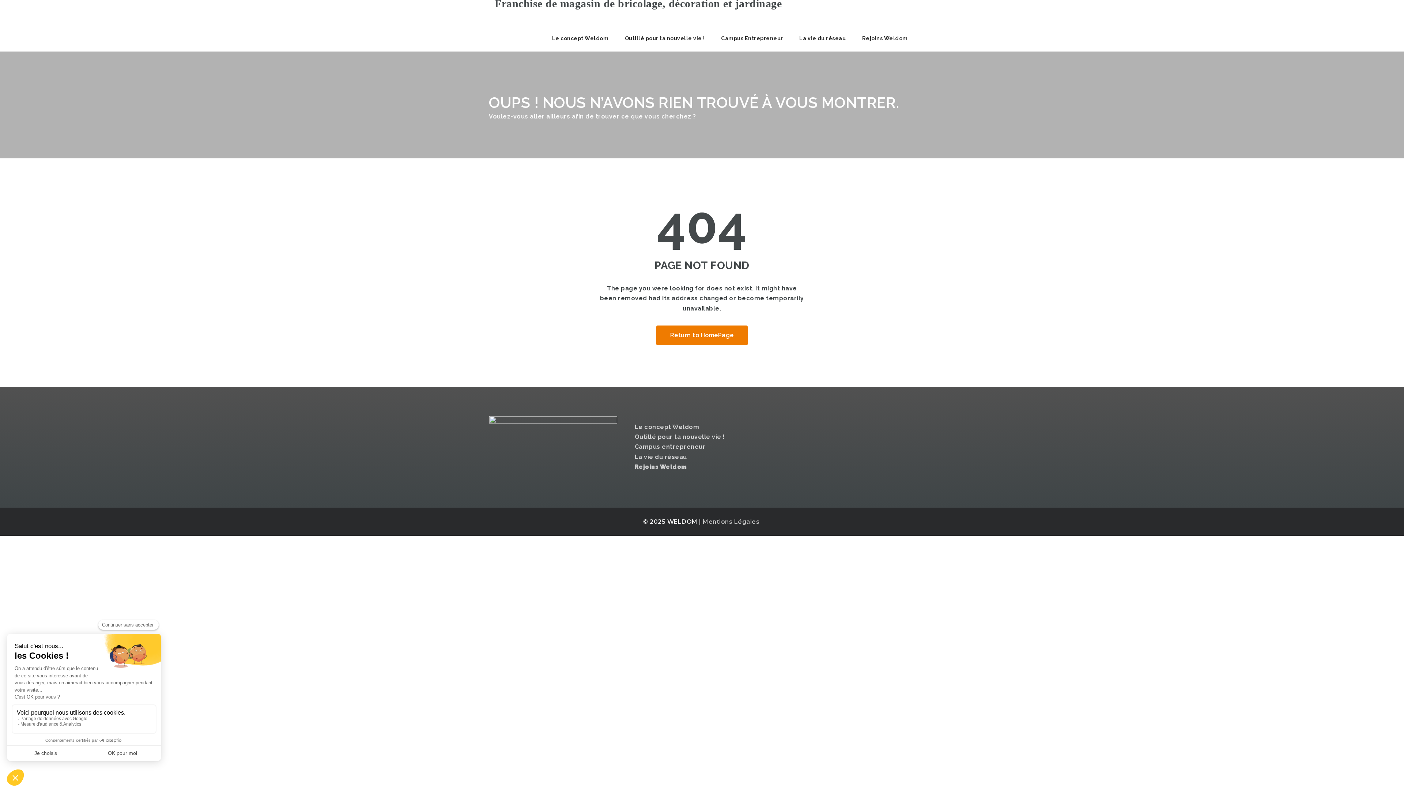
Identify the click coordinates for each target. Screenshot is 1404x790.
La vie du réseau (822, 38)
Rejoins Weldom (885, 38)
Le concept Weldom (580, 38)
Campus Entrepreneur (752, 38)
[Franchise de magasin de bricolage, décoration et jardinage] (635, 13)
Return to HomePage (702, 335)
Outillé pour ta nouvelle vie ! (665, 38)
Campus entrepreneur (670, 446)
